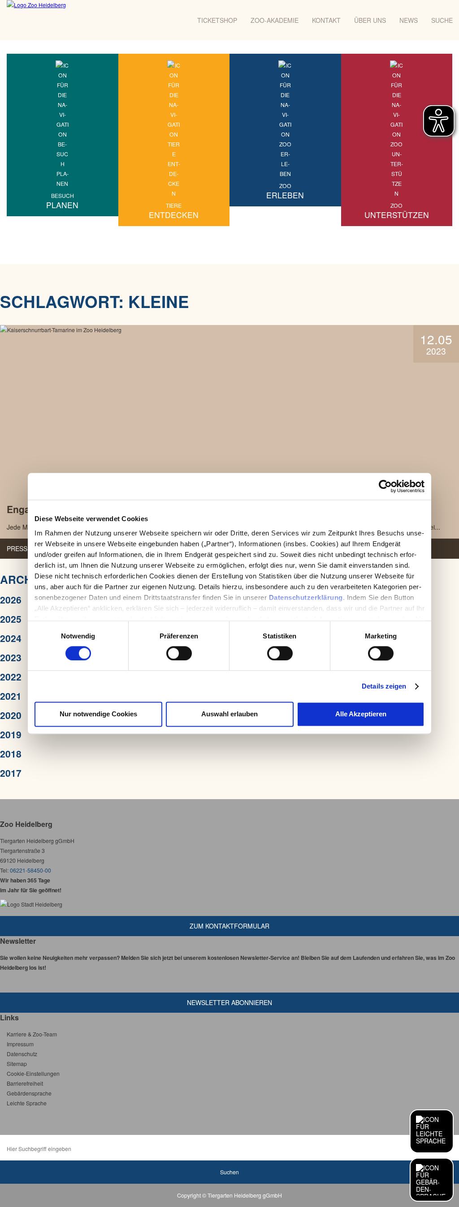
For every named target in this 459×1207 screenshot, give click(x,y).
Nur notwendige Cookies (98, 714)
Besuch (62, 201)
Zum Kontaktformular (229, 925)
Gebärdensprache (29, 1093)
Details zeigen (384, 686)
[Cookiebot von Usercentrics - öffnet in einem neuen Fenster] (385, 486)
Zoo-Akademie (275, 20)
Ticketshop (217, 20)
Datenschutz (22, 1053)
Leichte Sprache (27, 1103)
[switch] (179, 653)
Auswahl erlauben (229, 714)
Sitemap (17, 1063)
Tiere (174, 210)
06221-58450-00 (30, 870)
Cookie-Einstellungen (33, 1073)
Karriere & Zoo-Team (32, 1034)
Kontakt (326, 20)
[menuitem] (62, 135)
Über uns (370, 20)
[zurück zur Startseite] (79, 20)
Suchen (229, 1172)
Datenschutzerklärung (306, 597)
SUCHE (442, 20)
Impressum (20, 1044)
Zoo (285, 191)
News (408, 20)
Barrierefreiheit (25, 1083)
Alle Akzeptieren (360, 714)
